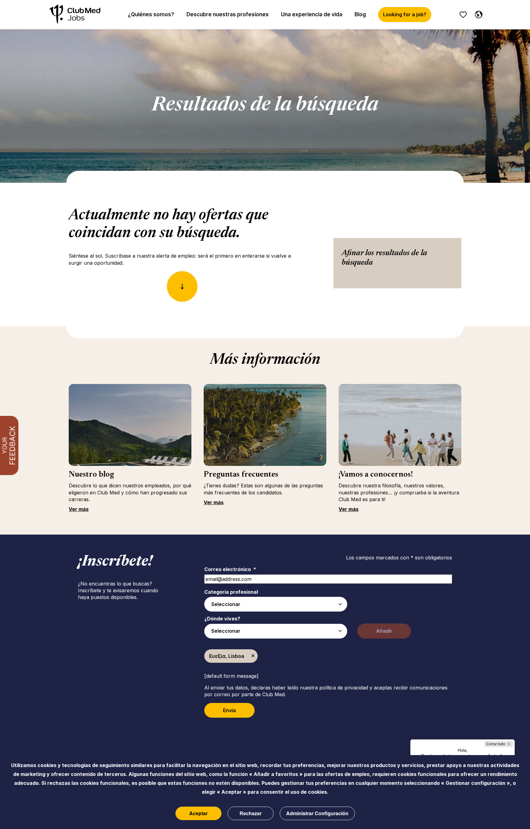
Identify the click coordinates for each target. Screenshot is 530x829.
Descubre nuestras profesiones (227, 14)
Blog (360, 14)
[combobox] (275, 604)
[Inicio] (74, 15)
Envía (229, 710)
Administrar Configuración (317, 813)
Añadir (384, 631)
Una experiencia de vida (311, 14)
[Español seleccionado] (477, 13)
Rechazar (251, 813)
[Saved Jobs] (463, 14)
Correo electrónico (230, 569)
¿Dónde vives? (222, 619)
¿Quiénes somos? (151, 14)
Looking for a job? (404, 14)
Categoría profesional (231, 592)
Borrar (253, 656)
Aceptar (198, 813)
